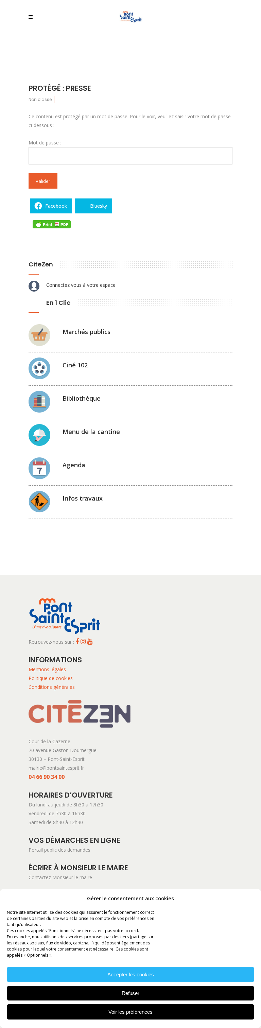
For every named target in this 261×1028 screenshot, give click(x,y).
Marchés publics (86, 332)
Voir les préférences (130, 1012)
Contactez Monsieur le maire (60, 877)
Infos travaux (83, 498)
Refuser (130, 993)
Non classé (40, 99)
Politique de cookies (51, 678)
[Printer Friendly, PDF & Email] (52, 224)
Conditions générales (52, 687)
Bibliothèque (82, 398)
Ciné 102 (75, 365)
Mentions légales (47, 669)
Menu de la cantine (91, 432)
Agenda (74, 465)
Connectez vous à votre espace (81, 285)
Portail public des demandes (59, 850)
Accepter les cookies (130, 974)
